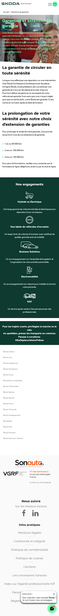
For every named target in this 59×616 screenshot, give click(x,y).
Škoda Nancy (8, 403)
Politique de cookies (29, 558)
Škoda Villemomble (10, 386)
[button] (50, 4)
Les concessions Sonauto (30, 575)
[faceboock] (25, 513)
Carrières (29, 567)
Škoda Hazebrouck (10, 363)
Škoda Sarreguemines (11, 415)
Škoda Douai (8, 375)
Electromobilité (29, 276)
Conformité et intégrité (29, 541)
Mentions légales (29, 533)
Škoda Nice (7, 427)
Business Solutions (29, 251)
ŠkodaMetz (7, 421)
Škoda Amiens (8, 351)
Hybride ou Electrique (29, 201)
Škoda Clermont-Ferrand (13, 438)
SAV (29, 301)
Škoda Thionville (9, 409)
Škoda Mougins (9, 432)
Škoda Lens (7, 357)
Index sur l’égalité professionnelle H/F (29, 584)
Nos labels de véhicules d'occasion (29, 226)
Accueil (6, 12)
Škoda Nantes (8, 398)
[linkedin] (36, 513)
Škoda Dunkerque (10, 369)
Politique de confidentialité (29, 550)
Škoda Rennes (8, 392)
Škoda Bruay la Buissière (12, 380)
